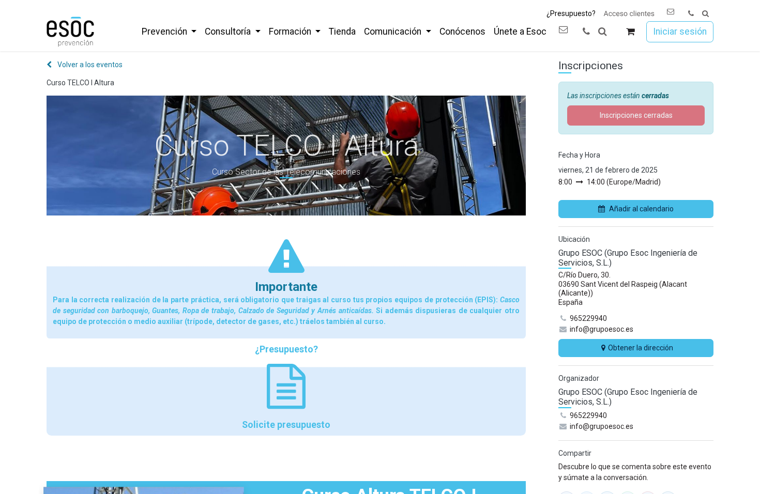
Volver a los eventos (89, 64)
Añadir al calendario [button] (641, 209)
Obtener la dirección (640, 348)
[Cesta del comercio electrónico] (630, 31)
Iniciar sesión (680, 31)
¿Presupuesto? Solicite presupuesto (286, 387)
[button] (705, 13)
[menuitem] (169, 31)
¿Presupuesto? (571, 13)
